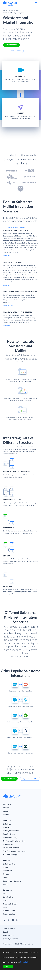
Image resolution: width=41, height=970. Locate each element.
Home (5, 10)
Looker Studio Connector (12, 881)
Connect (6, 877)
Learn (5, 907)
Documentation (9, 914)
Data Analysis (8, 844)
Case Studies (8, 897)
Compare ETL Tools (10, 904)
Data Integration (14, 10)
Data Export (7, 827)
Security (6, 932)
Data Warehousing (10, 837)
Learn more (6, 255)
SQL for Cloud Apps (10, 854)
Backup (6, 874)
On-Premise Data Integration (13, 841)
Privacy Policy (8, 935)
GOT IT (8, 966)
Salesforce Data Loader (11, 848)
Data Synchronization (11, 831)
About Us (6, 808)
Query (5, 867)
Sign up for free (9, 778)
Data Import (7, 824)
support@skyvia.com (10, 939)
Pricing (5, 884)
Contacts (6, 811)
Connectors (7, 871)
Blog (4, 894)
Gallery (5, 900)
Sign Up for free (11, 45)
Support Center (9, 911)
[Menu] (36, 3)
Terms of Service (9, 928)
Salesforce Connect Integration (14, 851)
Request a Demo (15, 51)
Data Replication (9, 834)
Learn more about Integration (16, 227)
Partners (6, 814)
